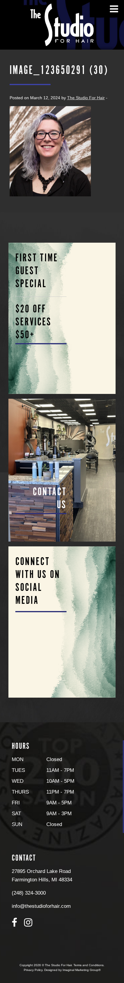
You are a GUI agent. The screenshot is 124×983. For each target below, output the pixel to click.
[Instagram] (28, 922)
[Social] (62, 622)
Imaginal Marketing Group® (82, 970)
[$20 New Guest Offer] (62, 318)
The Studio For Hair (86, 98)
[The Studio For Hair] (62, 24)
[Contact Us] (62, 470)
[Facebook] (14, 922)
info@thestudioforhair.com (41, 906)
